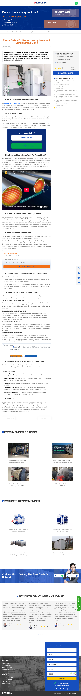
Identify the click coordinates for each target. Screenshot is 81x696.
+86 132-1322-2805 (63, 681)
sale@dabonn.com (63, 683)
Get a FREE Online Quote (26, 146)
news (8, 32)
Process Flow (6, 679)
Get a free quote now (31, 356)
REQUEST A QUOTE (65, 73)
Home (4, 32)
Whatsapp (58, 576)
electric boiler (7, 46)
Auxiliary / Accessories (8, 667)
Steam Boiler (5, 661)
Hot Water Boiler (6, 663)
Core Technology (7, 677)
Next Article (43, 418)
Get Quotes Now (70, 575)
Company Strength (7, 675)
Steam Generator (7, 665)
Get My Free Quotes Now (26, 266)
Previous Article (10, 418)
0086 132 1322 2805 (27, 138)
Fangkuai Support (7, 681)
